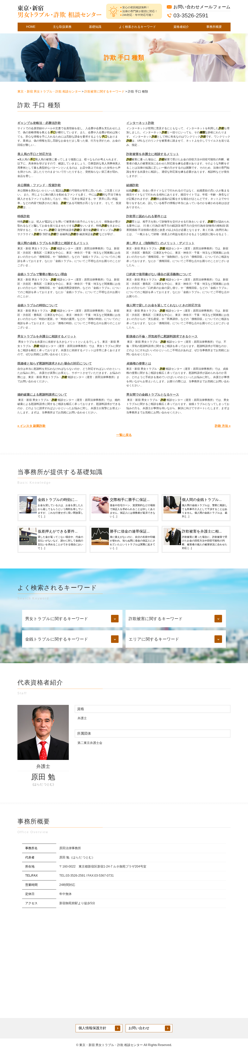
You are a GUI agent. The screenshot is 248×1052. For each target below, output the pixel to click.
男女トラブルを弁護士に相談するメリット (46, 336)
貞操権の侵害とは (138, 363)
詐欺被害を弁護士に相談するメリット (152, 154)
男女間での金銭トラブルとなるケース (152, 394)
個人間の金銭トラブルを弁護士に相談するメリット (53, 243)
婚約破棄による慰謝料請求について (42, 394)
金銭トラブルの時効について (37, 305)
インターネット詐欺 (140, 123)
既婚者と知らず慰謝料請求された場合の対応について (54, 363)
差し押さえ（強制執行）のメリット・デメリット (160, 243)
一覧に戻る (124, 435)
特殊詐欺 (23, 216)
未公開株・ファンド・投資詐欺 (39, 185)
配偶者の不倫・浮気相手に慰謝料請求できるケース (162, 336)
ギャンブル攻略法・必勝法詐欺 (39, 123)
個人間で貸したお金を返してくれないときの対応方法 (163, 305)
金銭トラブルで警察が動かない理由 (42, 274)
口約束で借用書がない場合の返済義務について (158, 274)
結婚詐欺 (132, 185)
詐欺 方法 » (223, 425)
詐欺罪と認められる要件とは (146, 216)
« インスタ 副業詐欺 (31, 425)
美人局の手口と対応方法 (34, 154)
